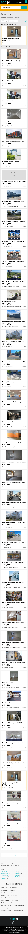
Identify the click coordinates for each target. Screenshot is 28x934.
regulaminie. (17, 932)
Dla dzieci (12, 890)
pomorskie (3, 878)
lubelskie (17, 876)
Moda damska (13, 887)
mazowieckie (4, 875)
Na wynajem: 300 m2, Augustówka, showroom (14, 141)
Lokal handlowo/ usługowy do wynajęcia (13, 642)
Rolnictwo (3, 903)
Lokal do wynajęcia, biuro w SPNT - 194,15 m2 (15, 341)
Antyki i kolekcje (5, 900)
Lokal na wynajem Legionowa (10, 422)
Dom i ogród (15, 895)
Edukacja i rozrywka (19, 905)
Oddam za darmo (14, 908)
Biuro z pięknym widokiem (9, 81)
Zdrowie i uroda (5, 895)
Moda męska (4, 890)
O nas (13, 924)
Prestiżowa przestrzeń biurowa (10, 161)
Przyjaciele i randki (18, 910)
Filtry (6, 21)
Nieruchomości (5, 892)
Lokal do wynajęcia (7, 682)
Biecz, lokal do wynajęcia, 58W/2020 (12, 723)
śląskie (16, 872)
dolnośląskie (4, 872)
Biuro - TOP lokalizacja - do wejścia (12, 61)
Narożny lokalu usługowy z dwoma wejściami (14, 382)
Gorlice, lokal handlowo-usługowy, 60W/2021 (14, 442)
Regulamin (13, 922)
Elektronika (11, 898)
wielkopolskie (4, 873)
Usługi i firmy (12, 903)
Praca (12, 892)
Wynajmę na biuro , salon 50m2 (10, 38)
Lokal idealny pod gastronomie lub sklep (13, 743)
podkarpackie (18, 873)
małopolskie (4, 876)
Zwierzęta (3, 898)
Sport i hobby (4, 908)
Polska (2, 869)
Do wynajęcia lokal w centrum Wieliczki (13, 562)
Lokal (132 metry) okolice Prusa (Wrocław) (14, 662)
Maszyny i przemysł (6, 905)
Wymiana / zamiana (6, 910)
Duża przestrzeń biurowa (9, 301)
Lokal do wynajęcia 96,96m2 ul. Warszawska (14, 502)
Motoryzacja (4, 887)
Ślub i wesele (15, 900)
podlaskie (17, 875)
